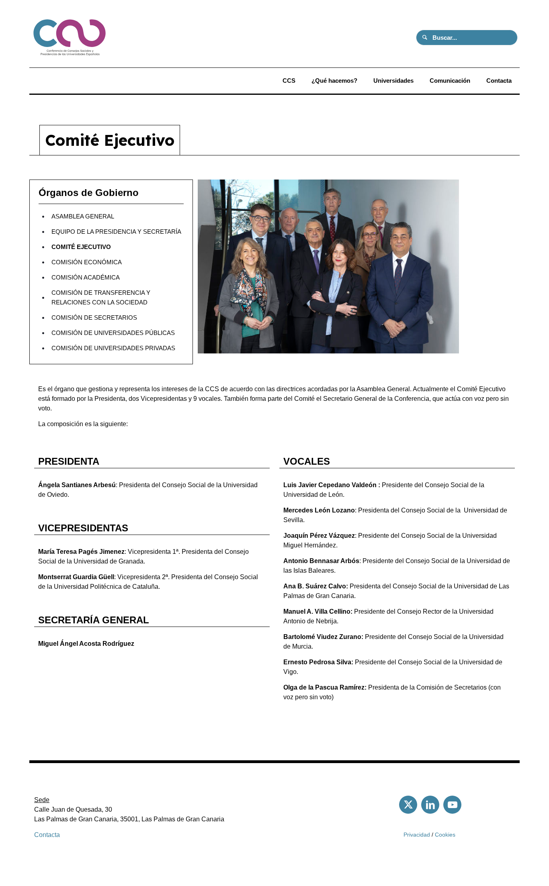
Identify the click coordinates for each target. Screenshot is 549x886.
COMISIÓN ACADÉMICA (85, 277)
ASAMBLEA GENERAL (82, 216)
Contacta (47, 834)
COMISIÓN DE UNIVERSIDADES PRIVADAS (113, 348)
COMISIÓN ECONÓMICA (86, 262)
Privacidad (417, 834)
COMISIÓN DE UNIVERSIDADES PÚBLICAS (113, 332)
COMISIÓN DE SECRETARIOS (94, 317)
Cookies (445, 834)
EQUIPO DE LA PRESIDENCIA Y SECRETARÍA (116, 231)
